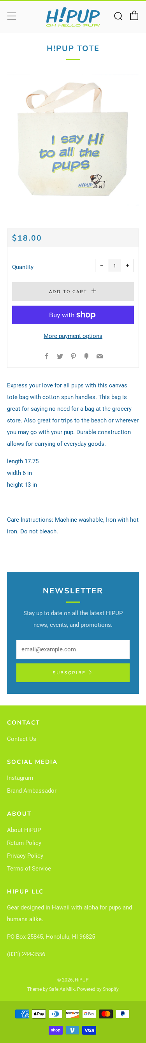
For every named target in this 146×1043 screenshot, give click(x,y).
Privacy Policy (25, 855)
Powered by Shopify (98, 989)
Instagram (20, 777)
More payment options (73, 335)
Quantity (22, 267)
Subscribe (69, 672)
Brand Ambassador (31, 790)
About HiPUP (24, 830)
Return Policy (24, 842)
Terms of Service (29, 868)
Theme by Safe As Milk (51, 989)
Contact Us (21, 738)
